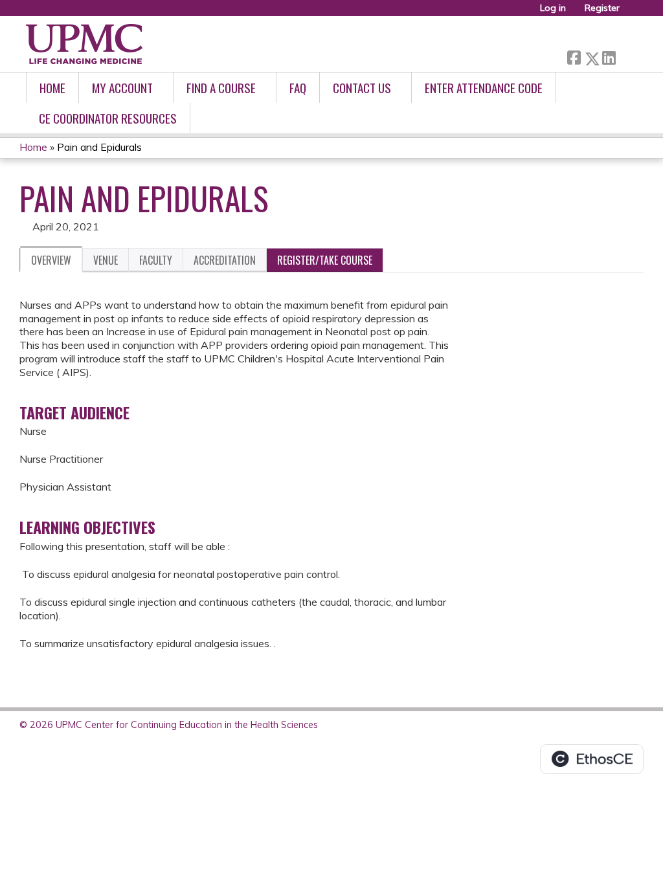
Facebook (573, 56)
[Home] (84, 44)
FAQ (297, 87)
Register (602, 8)
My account (122, 87)
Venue (105, 260)
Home (52, 87)
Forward (626, 55)
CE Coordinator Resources (108, 118)
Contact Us (362, 87)
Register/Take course (324, 260)
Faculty (155, 260)
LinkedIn (608, 56)
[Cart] (633, 12)
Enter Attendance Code (484, 87)
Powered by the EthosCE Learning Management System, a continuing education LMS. (592, 759)
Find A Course (221, 87)
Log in (553, 8)
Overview (51, 260)
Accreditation (225, 260)
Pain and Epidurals (99, 146)
